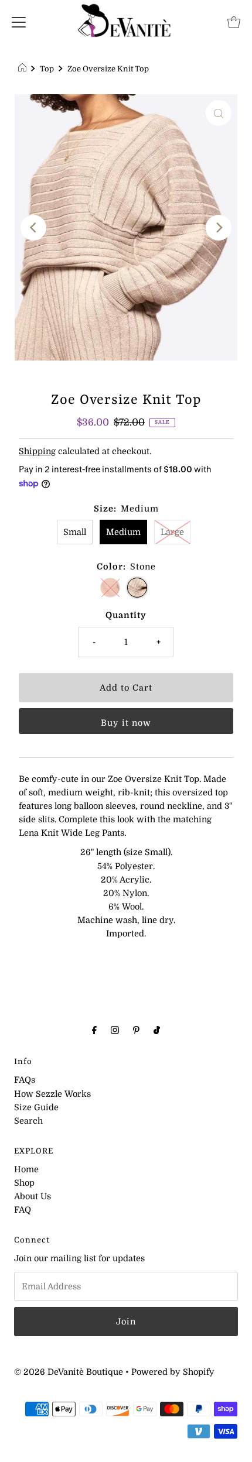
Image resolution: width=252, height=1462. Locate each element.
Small (74, 532)
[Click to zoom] (218, 113)
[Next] (218, 228)
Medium (123, 532)
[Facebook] (94, 1030)
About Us (32, 1196)
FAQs (24, 1080)
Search (28, 1120)
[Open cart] (234, 21)
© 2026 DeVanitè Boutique (68, 1372)
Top (47, 68)
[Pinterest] (136, 1030)
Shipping (37, 451)
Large (172, 532)
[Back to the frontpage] (23, 69)
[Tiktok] (157, 1030)
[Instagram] (115, 1030)
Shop (24, 1183)
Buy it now (126, 722)
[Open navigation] (19, 21)
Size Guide (36, 1107)
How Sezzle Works (52, 1094)
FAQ (22, 1209)
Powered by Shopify (172, 1372)
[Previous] (33, 228)
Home (26, 1169)
